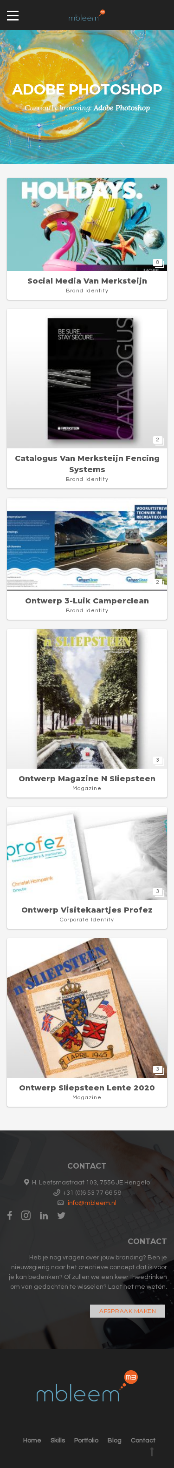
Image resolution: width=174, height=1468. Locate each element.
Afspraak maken (127, 1310)
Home (32, 1440)
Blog (115, 1440)
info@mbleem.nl (92, 1203)
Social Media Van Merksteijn (87, 281)
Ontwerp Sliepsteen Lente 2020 (87, 1087)
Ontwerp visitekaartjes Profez (87, 910)
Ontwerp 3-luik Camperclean (87, 600)
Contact (143, 1440)
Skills (58, 1440)
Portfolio (86, 1440)
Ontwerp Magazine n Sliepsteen (87, 778)
